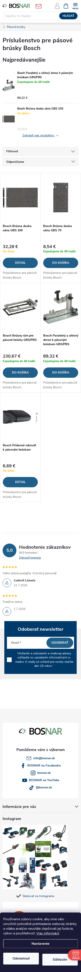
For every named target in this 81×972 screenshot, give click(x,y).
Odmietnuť (21, 958)
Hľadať (68, 16)
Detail (20, 263)
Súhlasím (60, 959)
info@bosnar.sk (44, 758)
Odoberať (59, 643)
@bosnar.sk (44, 787)
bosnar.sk (44, 773)
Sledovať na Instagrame (38, 896)
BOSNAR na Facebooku (44, 765)
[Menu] (75, 5)
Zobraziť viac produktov (38, 135)
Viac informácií (47, 933)
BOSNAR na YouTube (44, 780)
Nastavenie (40, 943)
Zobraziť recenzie (30, 558)
